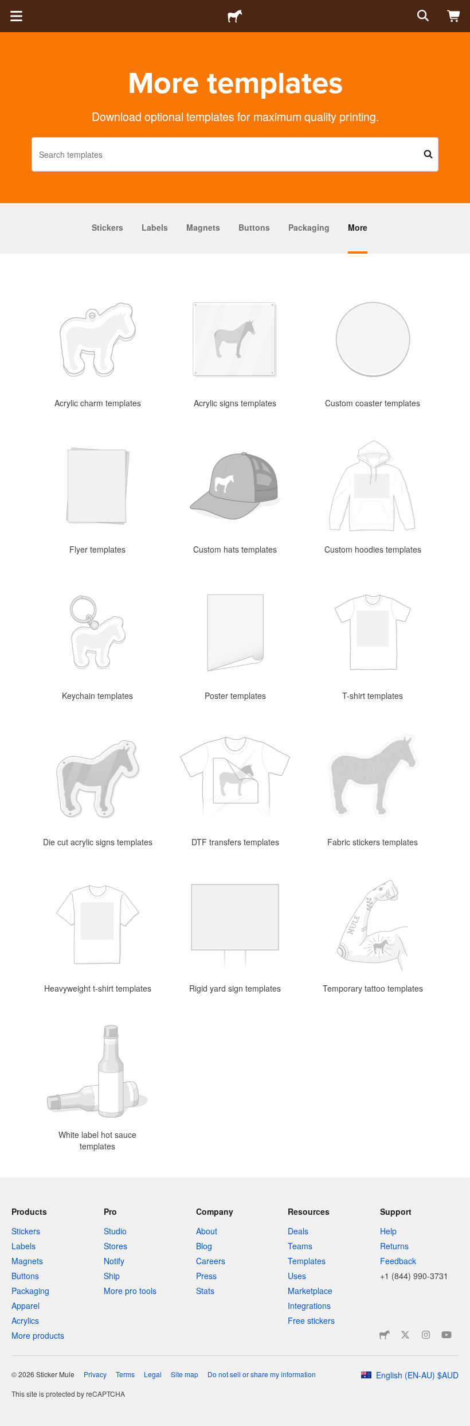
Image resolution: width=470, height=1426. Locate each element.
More (357, 227)
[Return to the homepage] (235, 16)
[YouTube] (446, 1335)
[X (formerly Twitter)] (405, 1335)
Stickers (107, 227)
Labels (155, 227)
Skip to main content (8, 8)
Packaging (309, 227)
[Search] (422, 16)
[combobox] (235, 154)
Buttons (254, 227)
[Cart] (454, 16)
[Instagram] (425, 1335)
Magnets (203, 227)
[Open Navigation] (16, 16)
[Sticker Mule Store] (384, 1335)
